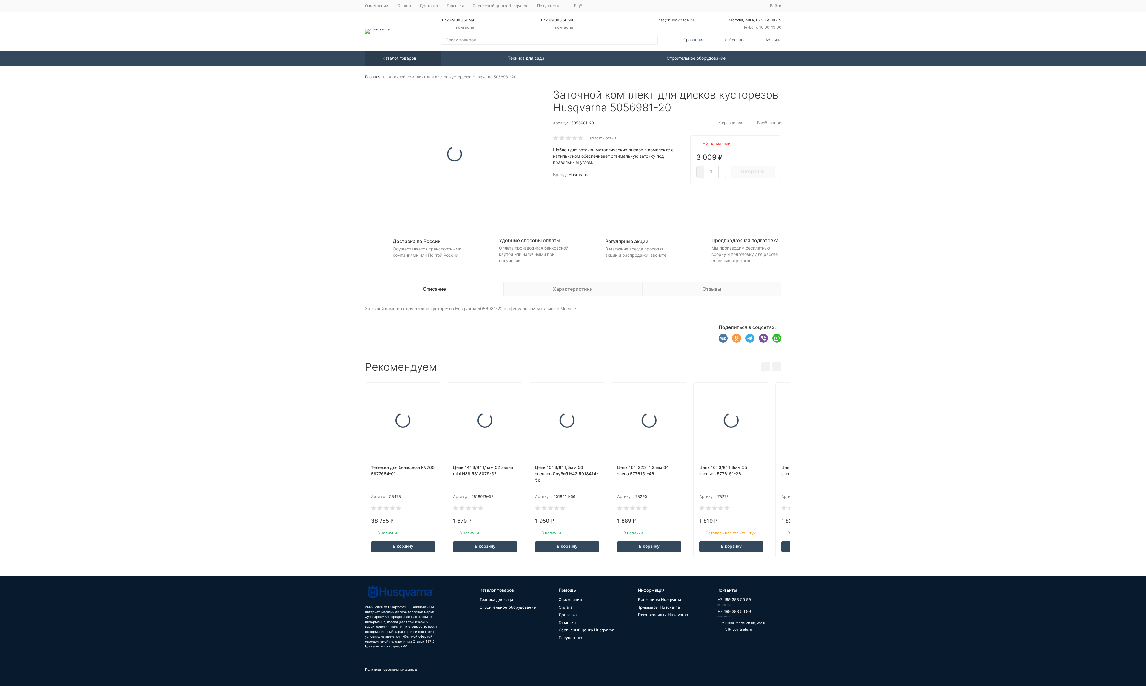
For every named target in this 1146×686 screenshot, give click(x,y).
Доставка (429, 5)
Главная (372, 76)
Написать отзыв (601, 138)
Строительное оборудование (696, 58)
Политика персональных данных (391, 669)
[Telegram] (749, 338)
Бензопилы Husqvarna (659, 599)
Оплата (404, 5)
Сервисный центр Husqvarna (500, 5)
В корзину (753, 171)
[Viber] (763, 338)
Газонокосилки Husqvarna (663, 614)
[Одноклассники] (736, 338)
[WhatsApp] (776, 338)
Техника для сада (526, 58)
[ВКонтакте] (723, 338)
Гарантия (455, 5)
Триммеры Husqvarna (659, 607)
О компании (376, 5)
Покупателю (570, 637)
